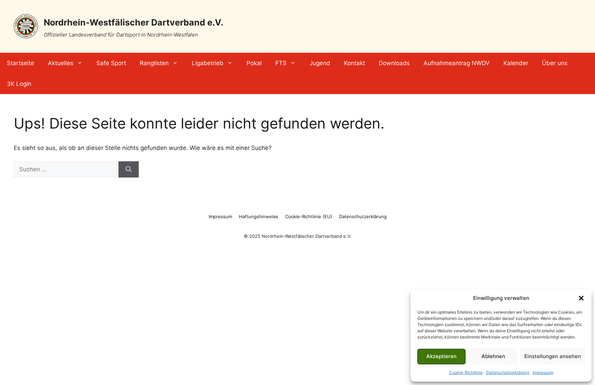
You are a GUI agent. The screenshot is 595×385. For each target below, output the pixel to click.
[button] (581, 298)
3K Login (19, 83)
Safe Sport (111, 63)
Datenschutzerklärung (507, 372)
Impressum (543, 372)
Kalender (515, 63)
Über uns (554, 63)
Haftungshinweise (258, 216)
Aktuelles (60, 63)
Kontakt (354, 63)
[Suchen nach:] (66, 169)
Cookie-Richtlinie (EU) (308, 216)
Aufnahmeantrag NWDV (457, 63)
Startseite (20, 63)
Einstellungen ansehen (552, 356)
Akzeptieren (441, 356)
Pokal (254, 63)
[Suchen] (128, 169)
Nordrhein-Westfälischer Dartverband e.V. (133, 22)
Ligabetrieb (207, 63)
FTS (280, 63)
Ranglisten (154, 63)
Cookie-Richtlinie (466, 372)
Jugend (320, 63)
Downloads (394, 63)
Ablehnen (493, 356)
